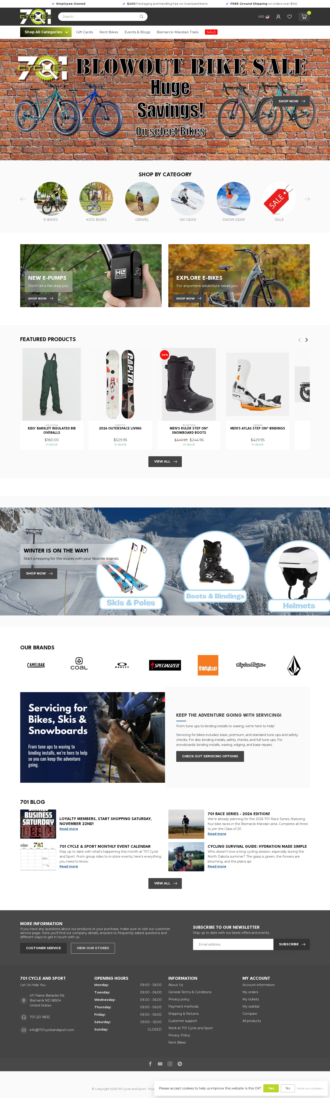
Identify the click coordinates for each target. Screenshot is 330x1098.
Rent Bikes (108, 32)
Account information (258, 985)
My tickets (250, 999)
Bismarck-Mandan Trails (177, 32)
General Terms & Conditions (189, 992)
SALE (211, 32)
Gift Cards (84, 32)
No (288, 1088)
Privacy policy (179, 999)
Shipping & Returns (183, 1014)
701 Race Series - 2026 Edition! (239, 814)
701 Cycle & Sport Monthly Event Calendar (105, 847)
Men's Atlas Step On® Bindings (257, 428)
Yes (271, 1088)
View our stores (93, 948)
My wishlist (251, 1006)
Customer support (182, 1021)
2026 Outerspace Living (120, 428)
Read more (68, 829)
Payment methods (183, 1006)
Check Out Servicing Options (210, 756)
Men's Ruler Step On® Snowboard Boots (189, 430)
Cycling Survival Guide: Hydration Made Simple (257, 847)
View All (162, 461)
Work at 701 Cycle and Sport (190, 1028)
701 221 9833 (40, 1017)
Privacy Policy (179, 1035)
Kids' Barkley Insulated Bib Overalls (52, 430)
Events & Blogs (137, 32)
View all (162, 883)
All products (251, 1021)
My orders (250, 992)
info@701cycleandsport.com (52, 1030)
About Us (175, 985)
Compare (249, 1014)
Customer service (43, 948)
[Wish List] (289, 16)
